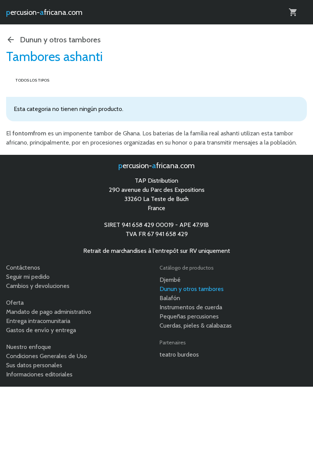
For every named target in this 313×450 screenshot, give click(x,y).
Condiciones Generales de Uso (46, 356)
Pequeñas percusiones (189, 316)
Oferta (15, 302)
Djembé (170, 279)
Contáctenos (23, 267)
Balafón (170, 298)
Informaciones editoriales (39, 374)
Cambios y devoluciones (37, 285)
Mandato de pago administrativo (48, 311)
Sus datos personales (34, 365)
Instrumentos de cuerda (191, 307)
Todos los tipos (32, 80)
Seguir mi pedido (28, 276)
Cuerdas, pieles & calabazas (196, 325)
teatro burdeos (179, 354)
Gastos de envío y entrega (41, 330)
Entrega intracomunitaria (38, 321)
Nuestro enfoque (28, 346)
